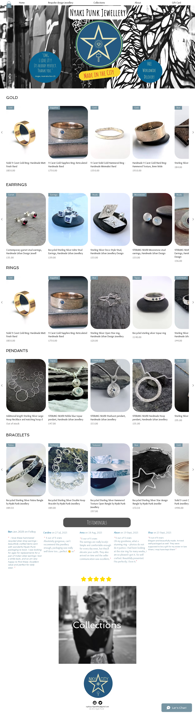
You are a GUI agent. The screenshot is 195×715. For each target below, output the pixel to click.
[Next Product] (193, 132)
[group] (97, 141)
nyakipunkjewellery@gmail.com (97, 706)
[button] (9, 4)
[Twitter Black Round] (100, 703)
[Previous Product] (2, 132)
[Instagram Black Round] (95, 703)
